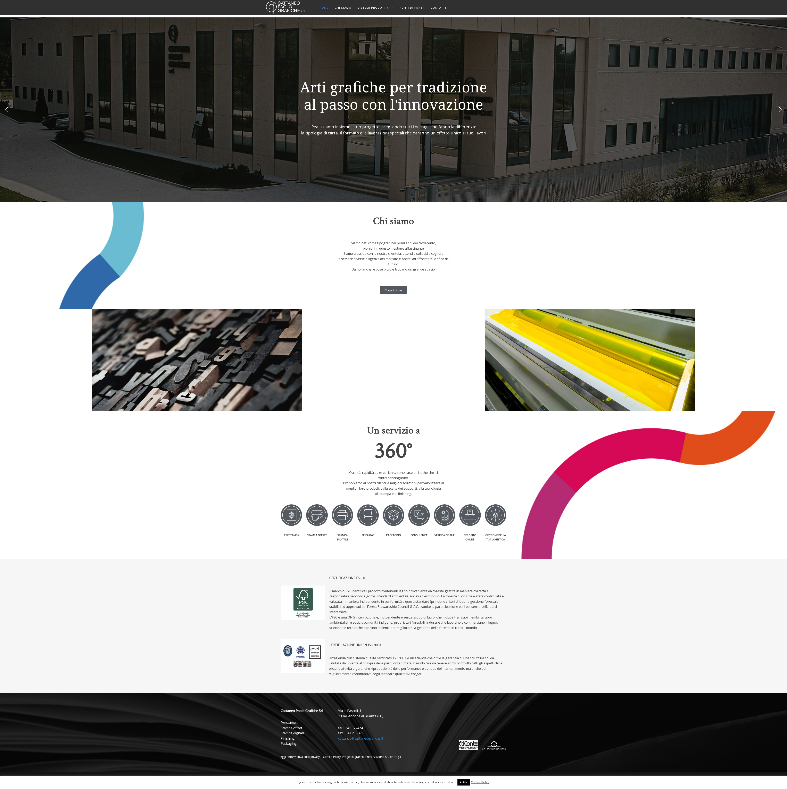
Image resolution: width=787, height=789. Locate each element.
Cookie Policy (332, 757)
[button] (6, 109)
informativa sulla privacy (304, 757)
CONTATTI (438, 7)
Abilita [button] (463, 782)
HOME (324, 7)
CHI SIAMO (343, 7)
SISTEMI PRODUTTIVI (374, 7)
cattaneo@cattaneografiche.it (360, 738)
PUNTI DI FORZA (412, 7)
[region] (393, 109)
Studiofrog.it (393, 757)
